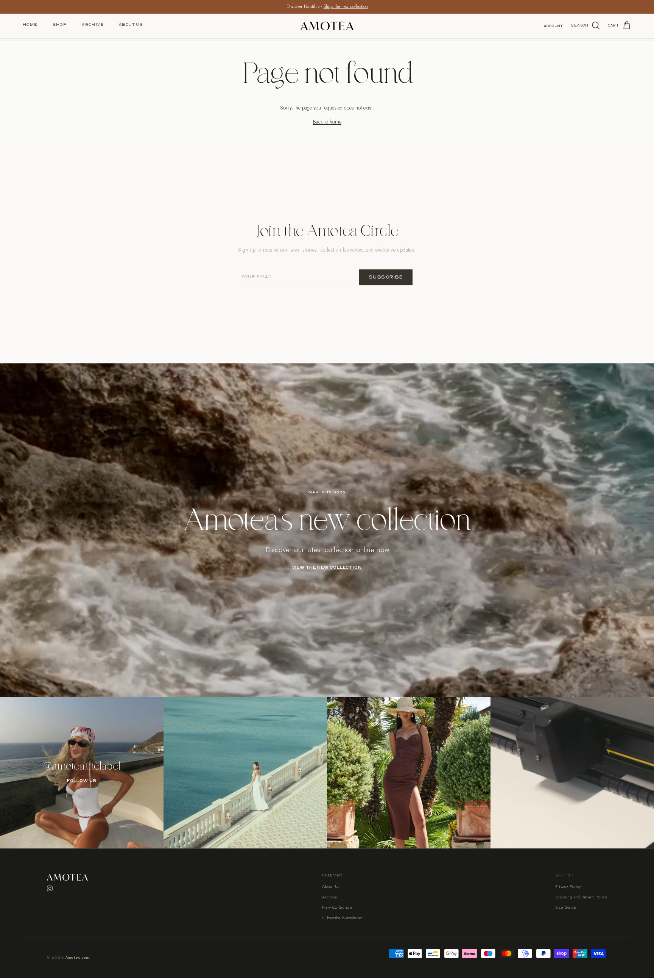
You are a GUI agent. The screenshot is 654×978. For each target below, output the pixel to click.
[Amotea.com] (327, 26)
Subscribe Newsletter (342, 918)
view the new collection (326, 568)
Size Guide (565, 907)
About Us (131, 25)
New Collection (337, 907)
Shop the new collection (346, 6)
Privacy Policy (568, 886)
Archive (93, 25)
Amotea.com (77, 957)
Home (30, 25)
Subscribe (386, 277)
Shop (60, 25)
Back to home (327, 121)
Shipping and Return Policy (581, 897)
